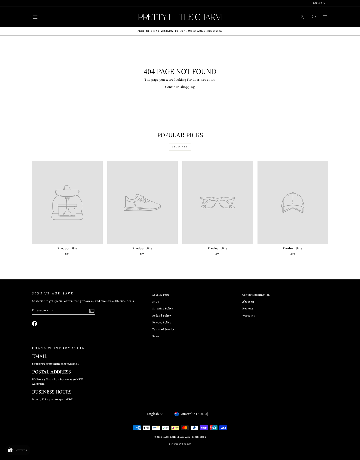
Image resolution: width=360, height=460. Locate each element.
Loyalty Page (160, 295)
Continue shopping (180, 87)
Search (156, 336)
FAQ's (156, 301)
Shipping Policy (162, 308)
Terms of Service (163, 329)
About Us (248, 301)
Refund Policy (161, 315)
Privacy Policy (161, 322)
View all (180, 147)
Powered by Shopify (180, 444)
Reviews (247, 308)
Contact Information (256, 295)
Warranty (248, 315)
